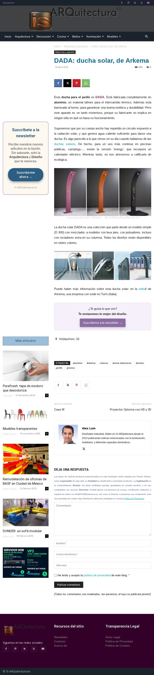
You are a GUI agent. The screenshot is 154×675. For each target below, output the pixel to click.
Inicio (8, 36)
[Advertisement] (103, 348)
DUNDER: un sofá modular (22, 531)
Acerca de (60, 645)
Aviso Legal (112, 637)
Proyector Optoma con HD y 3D (130, 409)
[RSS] (135, 3)
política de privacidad (97, 575)
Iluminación (93, 36)
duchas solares (64, 144)
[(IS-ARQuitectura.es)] (77, 18)
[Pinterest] (128, 3)
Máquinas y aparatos (76, 46)
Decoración (43, 36)
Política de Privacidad (134, 498)
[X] (142, 3)
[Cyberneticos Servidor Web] (26, 562)
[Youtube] (148, 3)
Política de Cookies (117, 645)
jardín (59, 367)
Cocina (61, 36)
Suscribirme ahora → (26, 174)
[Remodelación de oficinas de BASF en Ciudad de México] (26, 459)
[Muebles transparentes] (26, 415)
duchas (140, 362)
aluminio (77, 362)
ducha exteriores (121, 362)
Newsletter (9, 2)
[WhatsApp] (86, 83)
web (141, 289)
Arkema (91, 362)
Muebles (112, 36)
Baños (76, 36)
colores (104, 362)
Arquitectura (22, 36)
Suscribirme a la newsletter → (102, 322)
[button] (146, 36)
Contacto (60, 641)
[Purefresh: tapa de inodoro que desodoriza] (26, 366)
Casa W (59, 409)
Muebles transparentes (20, 429)
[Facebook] (122, 3)
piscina (71, 367)
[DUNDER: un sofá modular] (26, 512)
